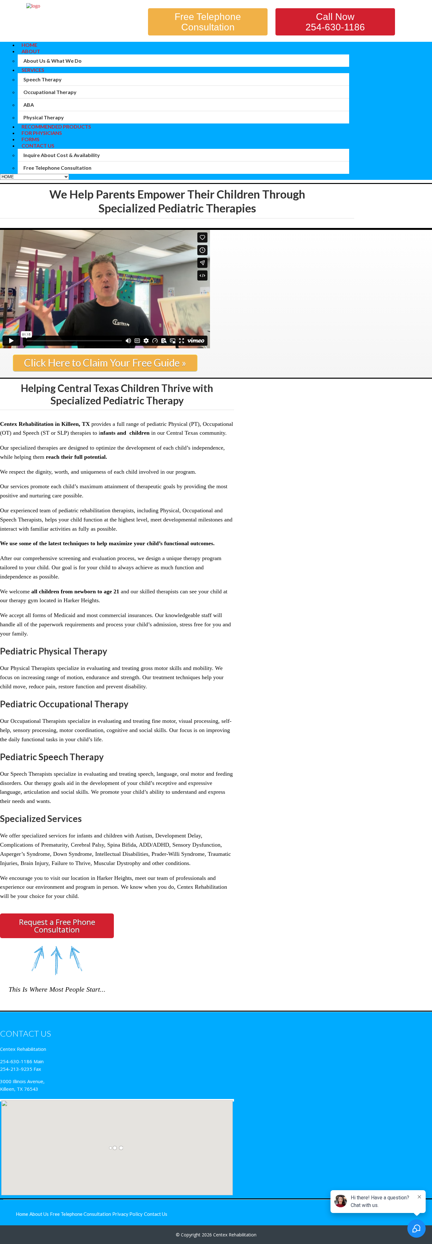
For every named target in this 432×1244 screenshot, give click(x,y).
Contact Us (38, 145)
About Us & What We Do (52, 61)
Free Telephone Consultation (208, 21)
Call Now (335, 21)
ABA (28, 105)
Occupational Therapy (50, 92)
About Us (39, 1214)
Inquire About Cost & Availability (61, 155)
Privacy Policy (127, 1214)
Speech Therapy (42, 79)
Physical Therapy (43, 117)
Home (22, 1214)
